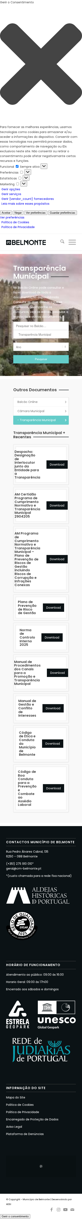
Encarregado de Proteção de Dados (32, 1119)
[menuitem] (60, 242)
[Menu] (70, 242)
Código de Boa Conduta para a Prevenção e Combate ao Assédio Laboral (27, 788)
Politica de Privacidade (22, 1112)
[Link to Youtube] (65, 1209)
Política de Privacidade (18, 227)
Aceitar (6, 212)
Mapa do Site (15, 1097)
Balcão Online (27, 402)
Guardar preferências (62, 212)
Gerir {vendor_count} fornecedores (27, 199)
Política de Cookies (15, 222)
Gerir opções (10, 189)
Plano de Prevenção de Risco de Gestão (27, 607)
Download (57, 464)
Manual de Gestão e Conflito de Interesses (27, 708)
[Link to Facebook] (51, 1209)
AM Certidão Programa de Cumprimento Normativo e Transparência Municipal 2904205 (27, 505)
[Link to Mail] (72, 1209)
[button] (41, 65)
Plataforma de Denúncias (25, 1134)
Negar (18, 212)
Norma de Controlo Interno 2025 (27, 637)
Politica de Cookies (20, 1105)
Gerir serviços (11, 194)
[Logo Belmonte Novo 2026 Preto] (34, 242)
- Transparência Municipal (36, 420)
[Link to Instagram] (58, 1209)
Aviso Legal (14, 1127)
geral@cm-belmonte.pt (23, 868)
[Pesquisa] (60, 242)
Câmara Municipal (30, 411)
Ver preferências (36, 212)
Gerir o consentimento (15, 1216)
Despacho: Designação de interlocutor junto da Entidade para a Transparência (27, 464)
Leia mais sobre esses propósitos (25, 204)
